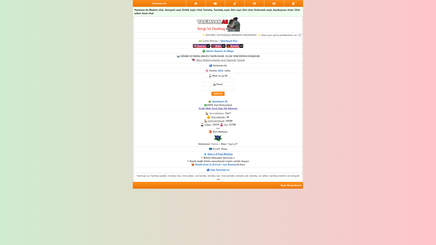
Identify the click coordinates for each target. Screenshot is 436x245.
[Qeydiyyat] (293, 3)
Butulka (234, 46)
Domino (201, 46)
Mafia (218, 46)
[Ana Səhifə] (196, 3)
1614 (220, 70)
